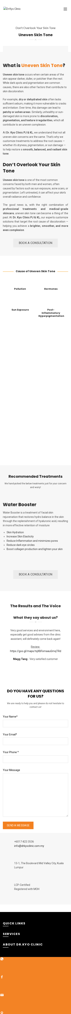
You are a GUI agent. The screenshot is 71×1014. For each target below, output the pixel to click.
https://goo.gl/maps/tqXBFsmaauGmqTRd (35, 651)
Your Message (11, 770)
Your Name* (10, 716)
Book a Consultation (35, 243)
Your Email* (10, 734)
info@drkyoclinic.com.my (29, 845)
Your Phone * (11, 752)
